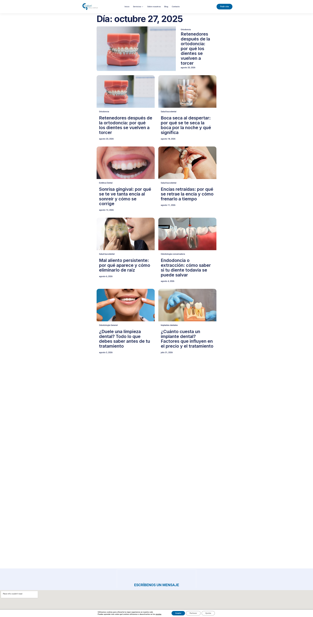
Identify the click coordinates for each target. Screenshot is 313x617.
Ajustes (208, 613)
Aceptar (178, 613)
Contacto (176, 6)
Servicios (137, 6)
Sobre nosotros (154, 6)
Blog (166, 6)
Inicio (127, 6)
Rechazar (193, 613)
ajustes (158, 614)
